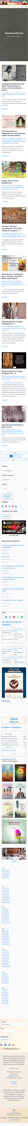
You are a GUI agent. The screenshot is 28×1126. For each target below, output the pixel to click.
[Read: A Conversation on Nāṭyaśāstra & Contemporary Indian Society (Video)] (14, 121)
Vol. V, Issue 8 (5, 918)
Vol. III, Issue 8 (5, 961)
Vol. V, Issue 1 (5, 908)
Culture (4, 93)
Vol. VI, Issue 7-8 (6, 897)
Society (12, 93)
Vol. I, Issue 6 (5, 997)
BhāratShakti (13, 1076)
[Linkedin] (9, 1045)
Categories (3, 1021)
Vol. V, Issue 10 (5, 921)
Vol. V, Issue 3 (5, 911)
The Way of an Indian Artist (18, 141)
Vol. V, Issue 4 (5, 913)
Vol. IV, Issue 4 (5, 934)
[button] (7, 496)
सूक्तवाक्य (14, 719)
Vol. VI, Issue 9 (5, 899)
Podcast (6, 701)
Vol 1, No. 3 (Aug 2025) (8, 657)
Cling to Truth (6, 556)
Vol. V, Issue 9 (5, 919)
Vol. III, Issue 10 (5, 964)
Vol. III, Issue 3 (5, 953)
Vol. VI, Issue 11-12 (6, 902)
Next (14, 459)
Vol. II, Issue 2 (5, 975)
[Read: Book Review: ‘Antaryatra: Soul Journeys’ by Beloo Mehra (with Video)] (14, 263)
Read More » (5, 109)
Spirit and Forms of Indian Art (14, 187)
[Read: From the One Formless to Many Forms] (14, 413)
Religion (14, 429)
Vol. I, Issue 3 (5, 992)
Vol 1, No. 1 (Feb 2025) (8, 649)
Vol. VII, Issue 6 (5, 876)
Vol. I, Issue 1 (5, 989)
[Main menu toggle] (26, 6)
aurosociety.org (14, 1120)
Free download (20, 797)
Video (7, 284)
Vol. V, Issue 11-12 (6, 923)
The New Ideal (18, 93)
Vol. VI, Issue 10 (6, 900)
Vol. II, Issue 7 (5, 983)
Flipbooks (14, 722)
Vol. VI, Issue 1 (5, 888)
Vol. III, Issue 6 (5, 958)
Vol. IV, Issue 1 (5, 930)
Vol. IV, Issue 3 (5, 933)
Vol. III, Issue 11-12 (6, 966)
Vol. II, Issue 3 (5, 976)
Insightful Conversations (15, 138)
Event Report (19, 283)
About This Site (14, 1068)
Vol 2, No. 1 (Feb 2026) (8, 630)
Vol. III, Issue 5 (5, 957)
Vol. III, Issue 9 (5, 963)
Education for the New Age (8, 283)
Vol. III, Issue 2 (5, 952)
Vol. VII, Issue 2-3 (6, 871)
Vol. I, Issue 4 (5, 994)
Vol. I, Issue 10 (5, 1003)
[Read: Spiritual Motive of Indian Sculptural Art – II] (14, 360)
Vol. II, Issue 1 (5, 973)
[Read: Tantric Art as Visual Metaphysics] (14, 169)
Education (18, 281)
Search (2, 1028)
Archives (4, 1037)
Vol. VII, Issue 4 (5, 873)
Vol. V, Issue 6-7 (6, 916)
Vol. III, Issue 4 (5, 955)
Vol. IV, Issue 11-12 (6, 944)
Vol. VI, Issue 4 (5, 893)
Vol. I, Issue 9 (5, 1002)
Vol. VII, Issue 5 (5, 874)
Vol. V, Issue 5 (5, 915)
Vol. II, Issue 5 (5, 979)
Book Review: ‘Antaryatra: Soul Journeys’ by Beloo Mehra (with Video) (12, 276)
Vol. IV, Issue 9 (5, 941)
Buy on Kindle (20, 813)
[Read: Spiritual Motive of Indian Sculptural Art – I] (14, 310)
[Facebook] (1, 1045)
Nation (7, 93)
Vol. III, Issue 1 (5, 950)
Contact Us (14, 1083)
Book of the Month (6, 281)
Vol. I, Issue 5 (5, 995)
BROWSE (14, 861)
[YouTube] (13, 1045)
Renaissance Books (9, 759)
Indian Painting (10, 185)
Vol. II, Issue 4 (5, 978)
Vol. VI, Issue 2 (5, 889)
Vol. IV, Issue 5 (5, 936)
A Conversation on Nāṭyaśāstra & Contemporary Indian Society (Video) (13, 133)
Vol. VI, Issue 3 (5, 891)
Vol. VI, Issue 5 (5, 894)
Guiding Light (9, 326)
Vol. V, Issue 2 (5, 910)
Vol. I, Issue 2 (5, 990)
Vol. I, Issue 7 (5, 998)
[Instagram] (5, 1045)
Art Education (5, 138)
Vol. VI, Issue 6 (5, 896)
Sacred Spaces (12, 235)
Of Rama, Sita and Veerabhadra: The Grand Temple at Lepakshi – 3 (12, 228)
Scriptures (14, 140)
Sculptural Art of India (18, 326)
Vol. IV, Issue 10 (5, 942)
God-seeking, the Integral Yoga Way (12, 600)
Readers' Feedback (11, 727)
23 (19, 456)
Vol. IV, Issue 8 (5, 939)
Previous (14, 453)
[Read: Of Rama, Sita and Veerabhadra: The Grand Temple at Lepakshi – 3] (14, 215)
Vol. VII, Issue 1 (5, 870)
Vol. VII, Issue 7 (5, 878)
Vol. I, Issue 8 (5, 1000)
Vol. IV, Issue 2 (5, 931)
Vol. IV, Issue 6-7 (6, 938)
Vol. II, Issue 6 (5, 981)
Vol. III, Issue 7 (5, 960)
